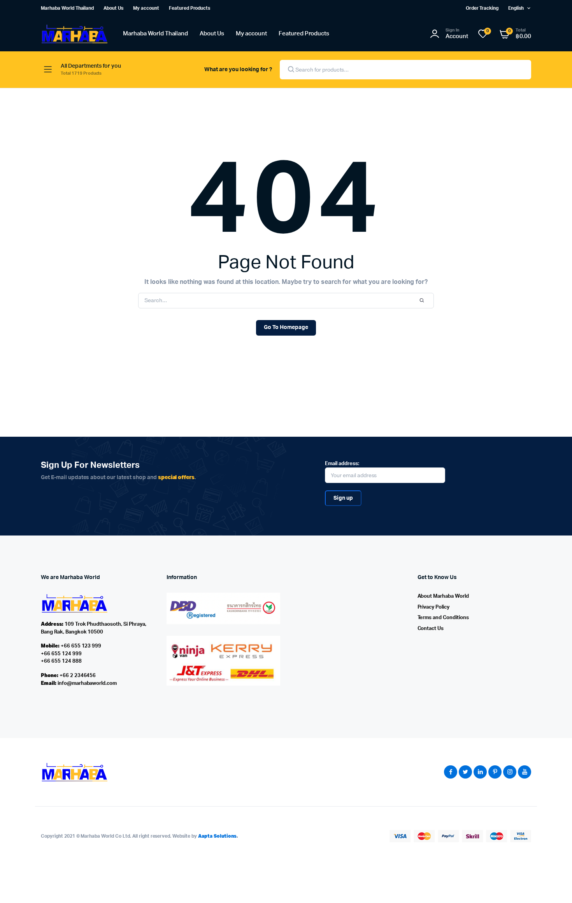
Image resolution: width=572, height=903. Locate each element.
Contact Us (431, 628)
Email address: (342, 463)
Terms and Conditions (443, 617)
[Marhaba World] (74, 34)
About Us (113, 8)
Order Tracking (482, 8)
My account (146, 8)
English (516, 8)
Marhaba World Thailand (67, 8)
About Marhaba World (443, 596)
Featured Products (190, 8)
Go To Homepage (286, 327)
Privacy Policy (434, 607)
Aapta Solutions (217, 836)
